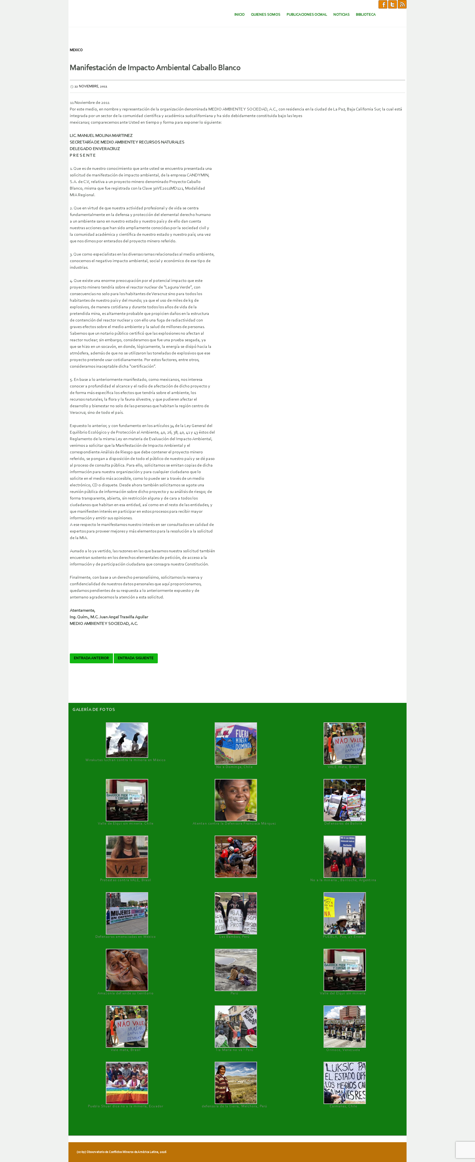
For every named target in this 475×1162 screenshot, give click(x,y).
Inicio (239, 15)
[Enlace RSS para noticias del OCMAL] (402, 4)
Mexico (76, 50)
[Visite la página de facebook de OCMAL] (383, 4)
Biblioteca (366, 15)
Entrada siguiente (136, 658)
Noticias (341, 15)
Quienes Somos (265, 15)
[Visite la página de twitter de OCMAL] (392, 4)
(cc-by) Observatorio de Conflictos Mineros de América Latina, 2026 (121, 1152)
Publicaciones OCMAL (307, 15)
